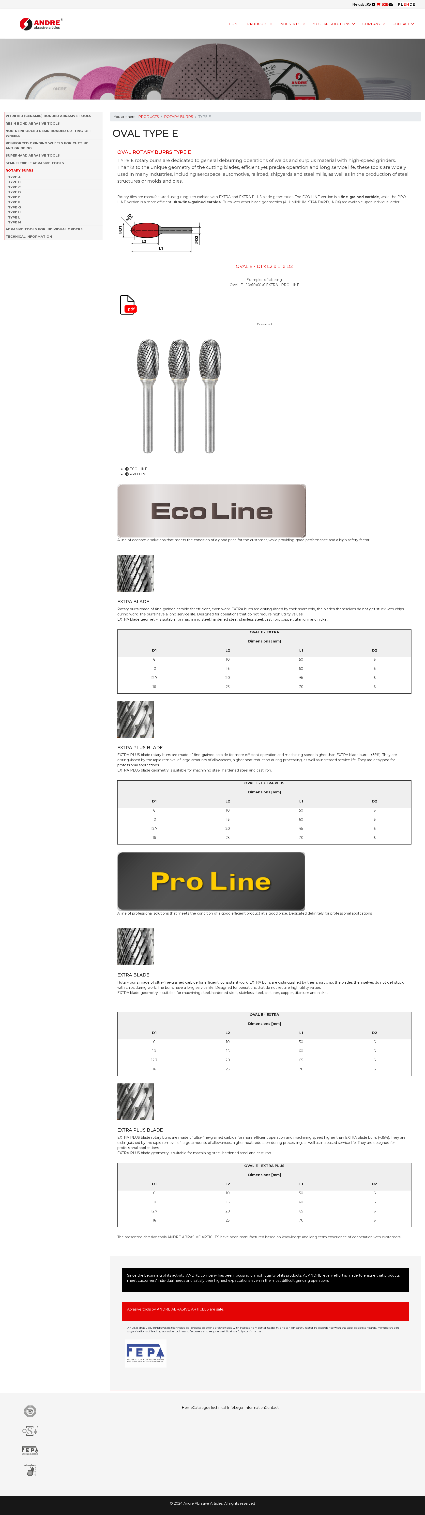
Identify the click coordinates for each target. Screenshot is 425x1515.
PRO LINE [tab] (138, 474)
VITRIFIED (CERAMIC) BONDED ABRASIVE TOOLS (48, 116)
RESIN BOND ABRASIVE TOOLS (33, 123)
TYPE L (14, 217)
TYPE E (14, 197)
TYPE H (14, 212)
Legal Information (249, 1407)
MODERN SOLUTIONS (331, 24)
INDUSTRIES (290, 24)
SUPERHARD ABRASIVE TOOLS (33, 155)
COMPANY (371, 24)
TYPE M (14, 222)
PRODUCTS (257, 24)
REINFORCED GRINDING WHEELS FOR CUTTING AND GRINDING (47, 145)
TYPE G (14, 207)
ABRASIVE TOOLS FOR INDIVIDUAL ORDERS (44, 229)
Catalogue (201, 1407)
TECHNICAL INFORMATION (29, 236)
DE (412, 4)
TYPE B (14, 182)
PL (401, 4)
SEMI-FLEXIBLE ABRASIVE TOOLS (35, 163)
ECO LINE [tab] (138, 469)
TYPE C (14, 187)
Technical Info (222, 1407)
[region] (212, 69)
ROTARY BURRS (19, 170)
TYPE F (14, 202)
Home (187, 1407)
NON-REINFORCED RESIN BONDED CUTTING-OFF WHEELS (49, 133)
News (357, 4)
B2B (384, 4)
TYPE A (14, 177)
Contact (272, 1407)
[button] (100, 116)
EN (407, 4)
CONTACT (401, 24)
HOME (234, 24)
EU (364, 4)
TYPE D (14, 192)
